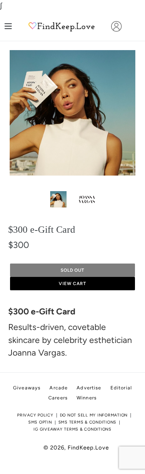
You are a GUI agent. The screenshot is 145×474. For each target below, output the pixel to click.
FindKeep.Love (88, 447)
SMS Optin (40, 422)
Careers (58, 398)
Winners (87, 398)
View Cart (73, 283)
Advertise (89, 387)
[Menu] (8, 26)
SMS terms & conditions (87, 422)
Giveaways (27, 387)
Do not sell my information (94, 415)
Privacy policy (35, 415)
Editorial (121, 387)
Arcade (58, 387)
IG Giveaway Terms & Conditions (72, 429)
